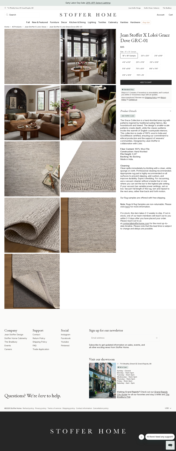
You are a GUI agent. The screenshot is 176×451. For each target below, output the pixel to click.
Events (7, 345)
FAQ (34, 345)
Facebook (66, 338)
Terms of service (54, 408)
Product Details (128, 111)
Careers (8, 349)
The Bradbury (167, 8)
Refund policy (28, 408)
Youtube (65, 342)
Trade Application (41, 349)
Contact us (133, 100)
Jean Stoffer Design (135, 8)
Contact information (84, 408)
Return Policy (39, 338)
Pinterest (65, 345)
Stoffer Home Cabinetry (151, 8)
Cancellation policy (100, 408)
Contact (36, 334)
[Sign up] (157, 338)
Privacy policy (40, 408)
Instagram (65, 334)
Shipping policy (68, 408)
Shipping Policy (151, 98)
